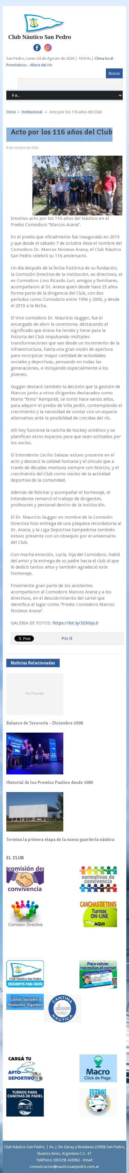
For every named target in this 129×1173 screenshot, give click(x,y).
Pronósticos (16, 65)
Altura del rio (41, 65)
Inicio (11, 112)
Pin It (67, 638)
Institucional (31, 112)
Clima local (103, 58)
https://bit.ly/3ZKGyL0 (75, 623)
